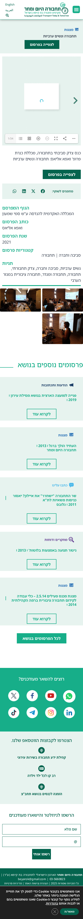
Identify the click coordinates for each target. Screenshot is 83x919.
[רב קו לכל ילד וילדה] (41, 768)
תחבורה (48, 255)
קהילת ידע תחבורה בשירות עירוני (41, 757)
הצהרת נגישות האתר (36, 883)
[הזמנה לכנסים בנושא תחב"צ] (41, 787)
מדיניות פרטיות (13, 883)
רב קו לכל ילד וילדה (41, 775)
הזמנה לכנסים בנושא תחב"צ (41, 794)
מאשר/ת (69, 911)
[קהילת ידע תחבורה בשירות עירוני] (41, 750)
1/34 (10, 138)
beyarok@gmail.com (32, 879)
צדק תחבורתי (23, 268)
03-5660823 (57, 879)
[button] (76, 9)
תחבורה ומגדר (54, 274)
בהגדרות (52, 903)
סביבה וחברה (70, 255)
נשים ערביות (70, 268)
